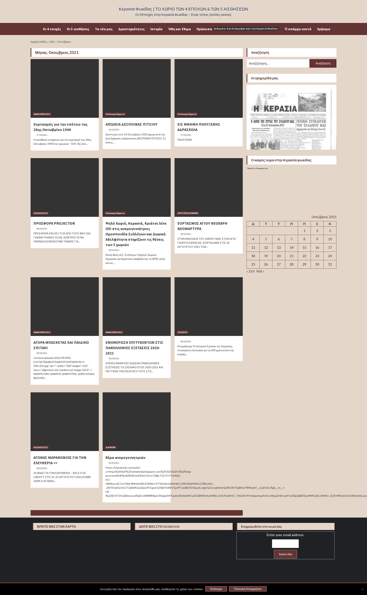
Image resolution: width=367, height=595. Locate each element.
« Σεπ (251, 271)
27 (279, 264)
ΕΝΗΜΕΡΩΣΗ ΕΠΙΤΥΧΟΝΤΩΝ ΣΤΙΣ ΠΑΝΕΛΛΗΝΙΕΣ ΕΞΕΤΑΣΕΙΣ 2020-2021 (134, 347)
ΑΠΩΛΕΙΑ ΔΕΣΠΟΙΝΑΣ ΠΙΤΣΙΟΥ (132, 124)
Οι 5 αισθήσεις (78, 29)
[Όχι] (362, 589)
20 (279, 256)
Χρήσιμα (323, 29)
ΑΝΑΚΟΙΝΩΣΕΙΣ (42, 114)
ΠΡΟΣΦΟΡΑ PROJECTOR (54, 223)
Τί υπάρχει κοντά (297, 29)
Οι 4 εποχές (52, 29)
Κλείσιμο (216, 589)
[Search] (334, 28)
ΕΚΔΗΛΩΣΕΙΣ (41, 213)
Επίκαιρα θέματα (115, 114)
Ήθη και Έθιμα (179, 29)
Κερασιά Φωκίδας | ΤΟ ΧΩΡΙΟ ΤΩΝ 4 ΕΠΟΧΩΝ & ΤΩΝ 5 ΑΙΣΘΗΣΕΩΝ (183, 8)
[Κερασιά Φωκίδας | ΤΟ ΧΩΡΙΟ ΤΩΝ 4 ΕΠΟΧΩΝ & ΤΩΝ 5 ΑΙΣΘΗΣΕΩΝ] (37, 29)
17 (330, 247)
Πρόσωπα (237, 29)
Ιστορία (156, 29)
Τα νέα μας (104, 29)
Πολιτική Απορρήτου (248, 589)
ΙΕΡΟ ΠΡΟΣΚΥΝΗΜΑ (188, 213)
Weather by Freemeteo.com (257, 168)
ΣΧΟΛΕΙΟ (182, 332)
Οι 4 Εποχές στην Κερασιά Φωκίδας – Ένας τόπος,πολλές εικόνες (183, 14)
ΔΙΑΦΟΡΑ (110, 447)
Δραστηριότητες (131, 29)
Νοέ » (260, 271)
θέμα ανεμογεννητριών (125, 457)
